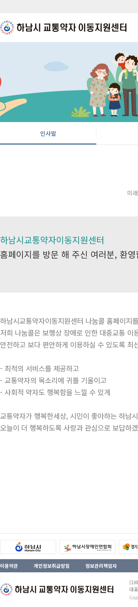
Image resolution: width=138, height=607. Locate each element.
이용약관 (9, 565)
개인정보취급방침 (52, 565)
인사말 (48, 133)
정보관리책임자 (101, 565)
